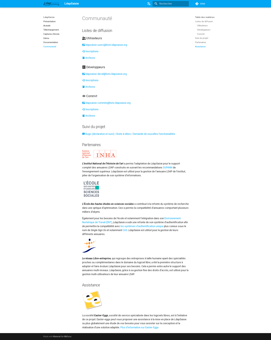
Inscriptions (92, 51)
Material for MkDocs (62, 336)
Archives (90, 57)
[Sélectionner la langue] (149, 4)
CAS (125, 230)
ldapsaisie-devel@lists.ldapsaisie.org (106, 74)
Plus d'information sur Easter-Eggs (139, 327)
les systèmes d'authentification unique (142, 226)
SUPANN (167, 167)
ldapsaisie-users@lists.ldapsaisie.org (106, 44)
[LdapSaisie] (51, 4)
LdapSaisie (48, 17)
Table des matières (205, 17)
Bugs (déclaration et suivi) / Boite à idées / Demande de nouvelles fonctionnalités (130, 134)
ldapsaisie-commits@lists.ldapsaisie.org (108, 102)
